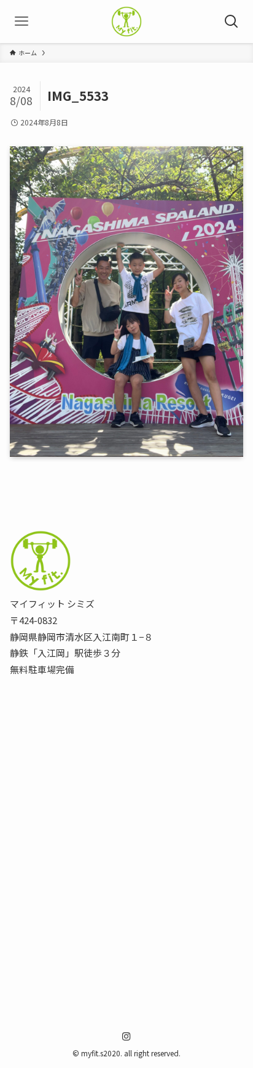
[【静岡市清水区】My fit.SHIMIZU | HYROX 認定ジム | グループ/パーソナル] (126, 21)
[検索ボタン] (231, 21)
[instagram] (126, 1036)
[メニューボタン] (21, 21)
